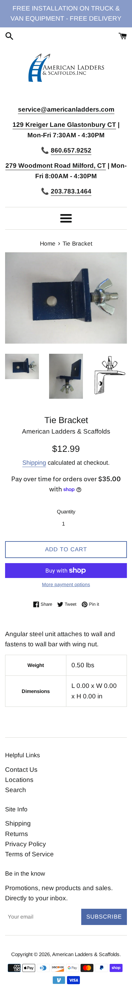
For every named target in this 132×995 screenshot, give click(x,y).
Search (15, 789)
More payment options (66, 584)
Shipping (34, 462)
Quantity (66, 511)
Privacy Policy (25, 844)
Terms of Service (29, 854)
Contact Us (21, 769)
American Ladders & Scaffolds (85, 954)
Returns (16, 833)
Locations (19, 779)
